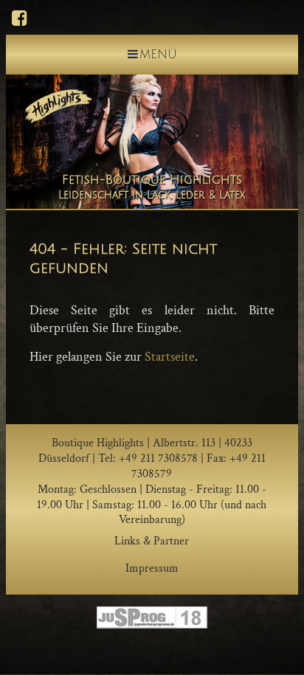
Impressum (152, 568)
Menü (158, 54)
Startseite (170, 356)
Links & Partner (151, 541)
